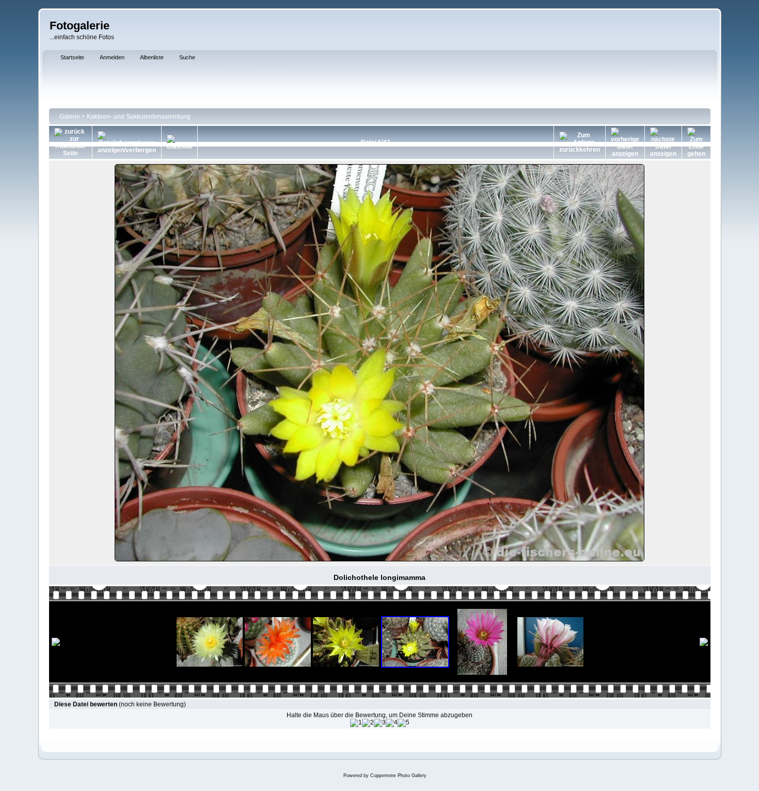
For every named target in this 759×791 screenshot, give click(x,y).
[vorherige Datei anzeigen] (625, 142)
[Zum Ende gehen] (696, 142)
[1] (356, 723)
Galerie (69, 116)
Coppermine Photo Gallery (398, 775)
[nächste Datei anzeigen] (663, 142)
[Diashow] (179, 142)
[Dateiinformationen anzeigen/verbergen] (126, 142)
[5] (403, 723)
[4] (392, 723)
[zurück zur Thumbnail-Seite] (70, 142)
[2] (368, 723)
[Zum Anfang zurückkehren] (579, 142)
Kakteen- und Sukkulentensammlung (139, 116)
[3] (380, 723)
